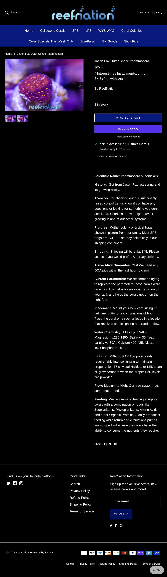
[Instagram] (88, 308)
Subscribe (83, 295)
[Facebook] (83, 308)
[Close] (115, 258)
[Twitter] (78, 308)
